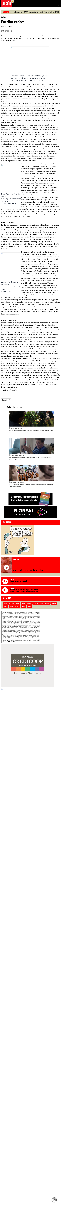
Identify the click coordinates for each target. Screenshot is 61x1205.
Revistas (29, 603)
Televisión (11, 603)
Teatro (17, 603)
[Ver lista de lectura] (54, 1200)
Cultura (3, 17)
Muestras (54, 603)
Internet (17, 606)
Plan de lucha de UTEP (40, 12)
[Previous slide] (3, 989)
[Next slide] (58, 989)
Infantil (23, 606)
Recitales (36, 603)
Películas (47, 603)
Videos (5, 603)
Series (23, 603)
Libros (11, 606)
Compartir (4, 400)
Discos (29, 606)
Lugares (5, 606)
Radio (41, 603)
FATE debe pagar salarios (21, 12)
